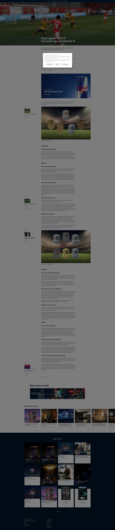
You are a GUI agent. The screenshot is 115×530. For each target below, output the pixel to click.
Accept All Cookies (65, 64)
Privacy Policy (63, 60)
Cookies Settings (49, 64)
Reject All (57, 64)
